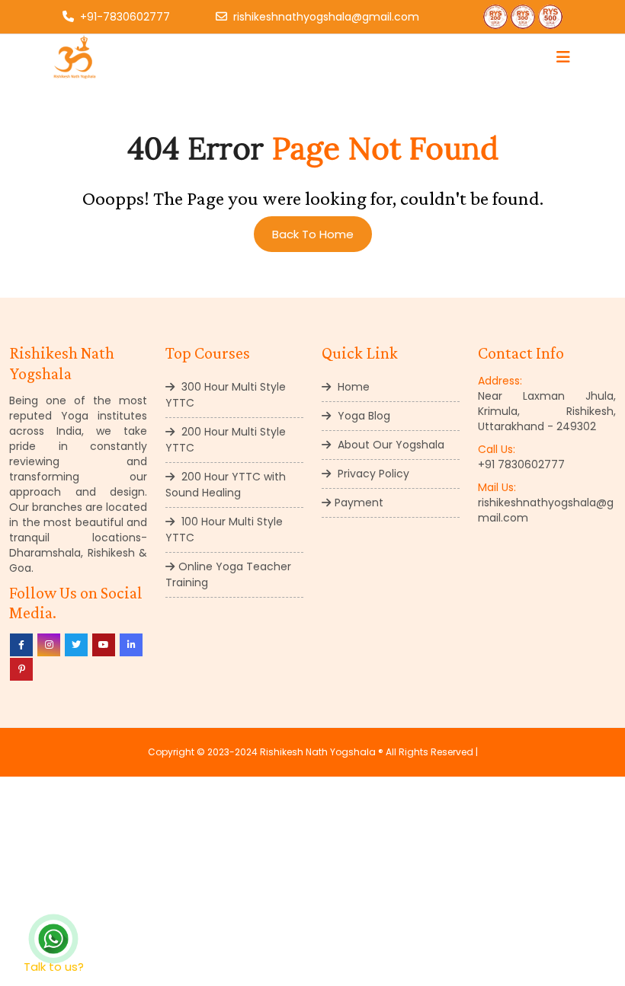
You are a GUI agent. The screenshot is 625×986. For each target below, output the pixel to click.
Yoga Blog (362, 415)
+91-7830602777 (125, 16)
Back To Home (313, 234)
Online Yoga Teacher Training (228, 574)
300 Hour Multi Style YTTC (225, 394)
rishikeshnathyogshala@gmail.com (326, 16)
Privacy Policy (372, 473)
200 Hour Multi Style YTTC (225, 439)
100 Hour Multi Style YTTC (224, 529)
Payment (359, 502)
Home (352, 386)
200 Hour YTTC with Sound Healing (225, 484)
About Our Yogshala (389, 444)
